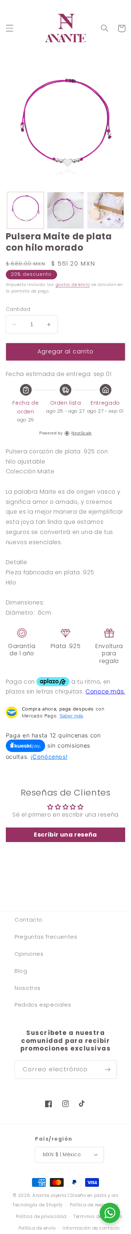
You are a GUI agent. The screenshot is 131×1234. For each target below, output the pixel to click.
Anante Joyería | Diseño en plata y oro (75, 1195)
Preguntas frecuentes (46, 936)
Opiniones (29, 954)
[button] (9, 28)
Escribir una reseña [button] (65, 834)
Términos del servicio (98, 1216)
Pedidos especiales (43, 1004)
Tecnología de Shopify (38, 1205)
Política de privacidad (41, 1216)
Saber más (71, 715)
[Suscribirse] (107, 1069)
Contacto (29, 919)
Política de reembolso (94, 1205)
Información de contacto (91, 1228)
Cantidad (18, 309)
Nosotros (28, 988)
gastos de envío (73, 284)
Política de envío (37, 1228)
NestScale (81, 433)
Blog (21, 971)
